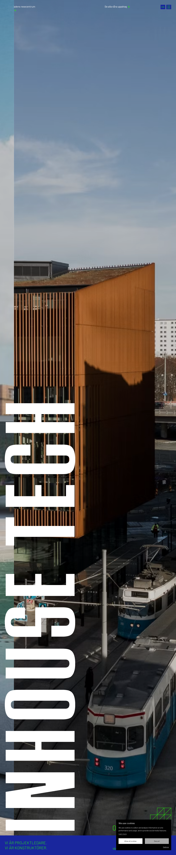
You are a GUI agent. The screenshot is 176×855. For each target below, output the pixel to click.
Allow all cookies (130, 841)
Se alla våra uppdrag (116, 6)
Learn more (123, 834)
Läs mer (9, 10)
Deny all (157, 841)
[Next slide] (132, 417)
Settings (166, 847)
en (163, 7)
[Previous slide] (44, 417)
